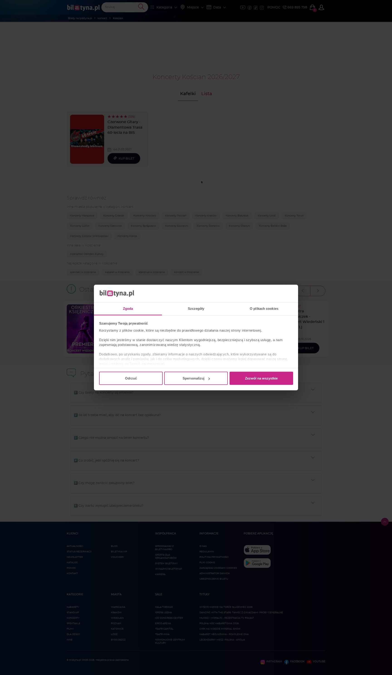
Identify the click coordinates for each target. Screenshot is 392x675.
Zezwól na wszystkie (261, 378)
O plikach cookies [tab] (264, 308)
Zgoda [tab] (128, 308)
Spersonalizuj (193, 378)
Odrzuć (131, 378)
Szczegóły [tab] (196, 308)
